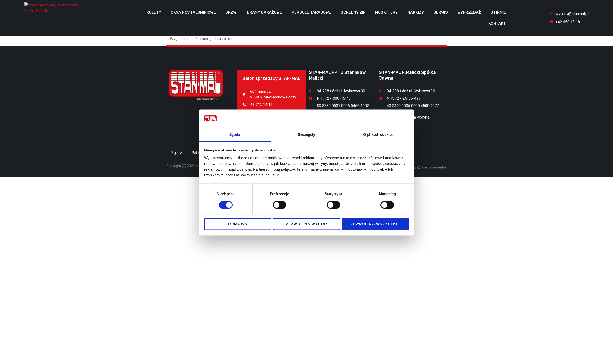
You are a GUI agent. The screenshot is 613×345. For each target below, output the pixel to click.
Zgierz (176, 153)
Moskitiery (386, 12)
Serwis (440, 12)
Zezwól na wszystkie (375, 224)
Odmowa (237, 224)
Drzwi (231, 12)
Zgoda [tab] (234, 134)
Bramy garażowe (264, 12)
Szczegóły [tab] (306, 134)
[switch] (279, 205)
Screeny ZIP (353, 12)
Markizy (415, 12)
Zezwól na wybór (306, 224)
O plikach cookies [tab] (378, 134)
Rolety (153, 12)
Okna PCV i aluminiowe (193, 12)
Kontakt (497, 23)
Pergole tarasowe (311, 12)
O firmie (498, 12)
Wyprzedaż (469, 12)
